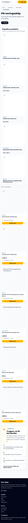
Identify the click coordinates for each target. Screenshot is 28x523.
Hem (4, 7)
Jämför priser (12, 223)
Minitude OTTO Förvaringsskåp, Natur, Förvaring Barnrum (13, 295)
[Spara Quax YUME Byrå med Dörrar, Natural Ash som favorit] (25, 421)
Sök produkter (3, 496)
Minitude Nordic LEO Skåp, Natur (9, 254)
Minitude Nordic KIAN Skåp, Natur (9, 216)
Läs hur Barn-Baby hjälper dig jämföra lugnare (10, 467)
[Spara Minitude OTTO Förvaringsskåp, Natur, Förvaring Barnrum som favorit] (25, 301)
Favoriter (2, 500)
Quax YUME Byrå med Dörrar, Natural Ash (11, 412)
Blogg (2, 498)
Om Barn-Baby (4, 508)
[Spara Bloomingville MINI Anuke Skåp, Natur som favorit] (25, 341)
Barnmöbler (10, 7)
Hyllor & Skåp (18, 7)
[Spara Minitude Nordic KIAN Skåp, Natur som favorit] (25, 223)
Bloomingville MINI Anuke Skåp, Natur (10, 332)
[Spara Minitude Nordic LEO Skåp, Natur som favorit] (25, 263)
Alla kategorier (6, 2)
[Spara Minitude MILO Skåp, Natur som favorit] (25, 381)
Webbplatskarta (4, 502)
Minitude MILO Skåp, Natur (8, 372)
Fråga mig (23, 2)
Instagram (5, 490)
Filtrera (5, 22)
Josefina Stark (3, 509)
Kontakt (2, 511)
